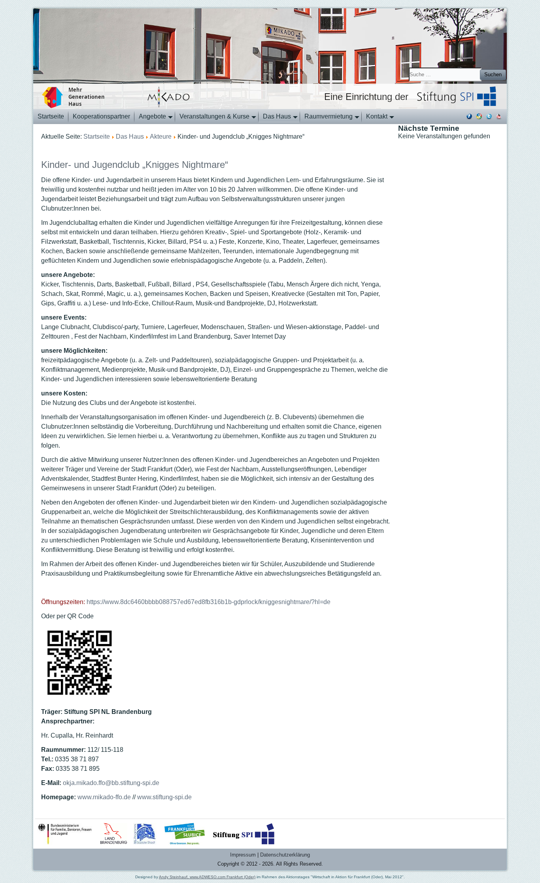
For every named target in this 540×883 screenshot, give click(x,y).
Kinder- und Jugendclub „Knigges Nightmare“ (134, 164)
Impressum (243, 855)
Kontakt (376, 116)
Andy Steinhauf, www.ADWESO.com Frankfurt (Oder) (207, 877)
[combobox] (445, 74)
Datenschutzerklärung (285, 855)
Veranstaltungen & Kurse (214, 116)
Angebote (152, 116)
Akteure (161, 136)
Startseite (51, 116)
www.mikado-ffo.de (104, 797)
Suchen (493, 74)
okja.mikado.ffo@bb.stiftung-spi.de (111, 782)
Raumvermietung (328, 116)
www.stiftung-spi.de (164, 797)
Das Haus (277, 116)
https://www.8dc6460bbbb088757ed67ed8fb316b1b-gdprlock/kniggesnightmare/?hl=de (208, 602)
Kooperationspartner (101, 116)
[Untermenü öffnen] (169, 120)
